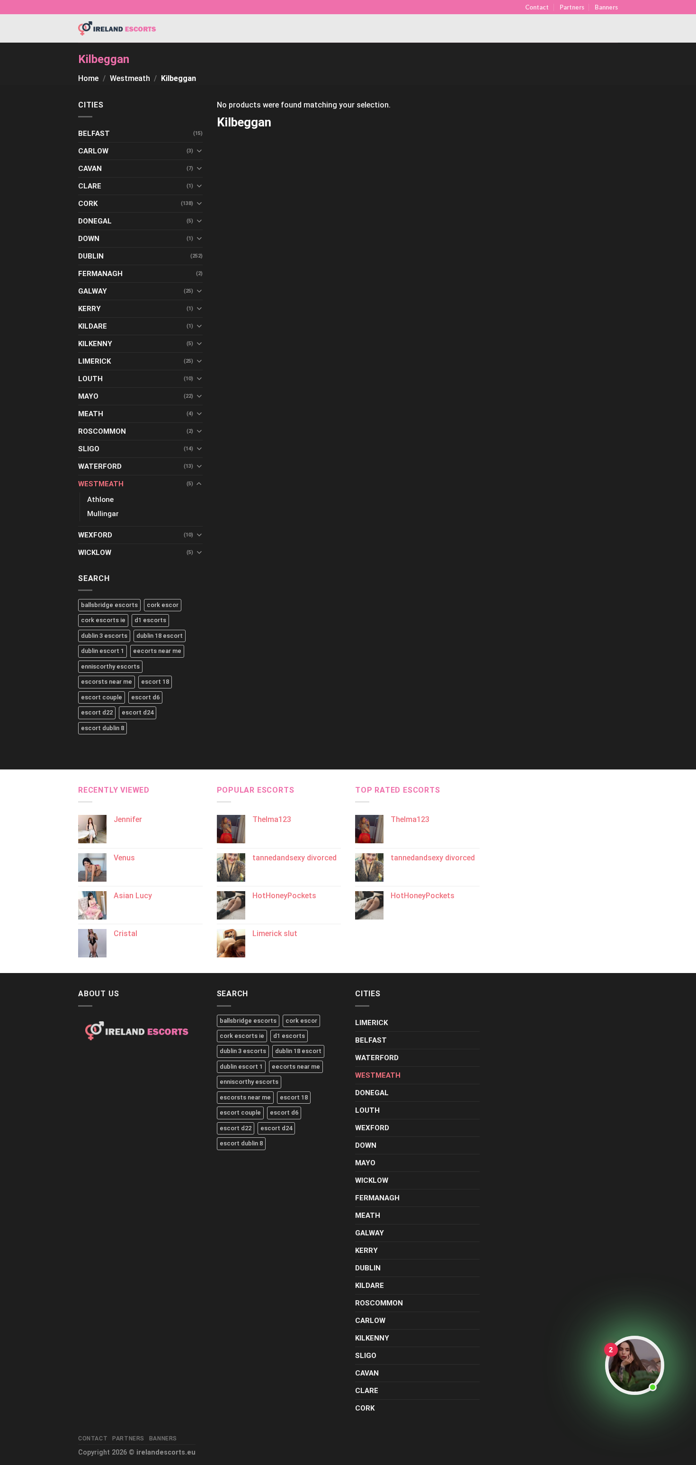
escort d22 (97, 712)
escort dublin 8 (102, 728)
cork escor (162, 604)
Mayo (88, 396)
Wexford (95, 535)
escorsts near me (106, 681)
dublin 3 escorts (104, 635)
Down (88, 238)
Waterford (100, 466)
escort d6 (145, 697)
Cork (88, 203)
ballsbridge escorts (109, 604)
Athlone (100, 499)
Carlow (93, 151)
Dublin (91, 256)
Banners (606, 7)
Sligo (88, 449)
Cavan (90, 168)
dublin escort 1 (102, 650)
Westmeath (130, 78)
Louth (90, 379)
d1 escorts (150, 620)
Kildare (92, 326)
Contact (537, 7)
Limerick (94, 361)
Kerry (89, 308)
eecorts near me (157, 650)
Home (88, 78)
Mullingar (103, 513)
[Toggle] (199, 150)
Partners (572, 7)
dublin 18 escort (159, 635)
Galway (92, 291)
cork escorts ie (103, 620)
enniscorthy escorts (110, 666)
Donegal (95, 221)
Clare (89, 186)
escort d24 (137, 712)
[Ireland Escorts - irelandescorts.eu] (117, 28)
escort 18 (155, 681)
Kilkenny (95, 343)
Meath (90, 414)
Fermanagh (100, 273)
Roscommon (102, 431)
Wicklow (94, 552)
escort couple (101, 697)
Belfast (94, 133)
